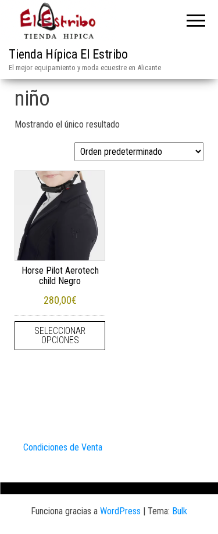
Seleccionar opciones (59, 335)
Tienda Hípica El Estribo (68, 54)
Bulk (179, 511)
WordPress (120, 511)
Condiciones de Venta (62, 447)
